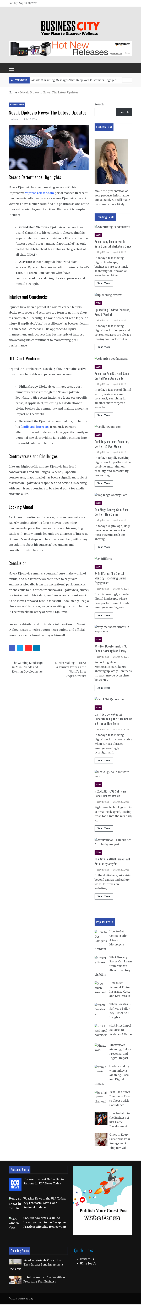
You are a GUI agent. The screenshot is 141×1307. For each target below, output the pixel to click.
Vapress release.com (39, 193)
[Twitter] (20, 648)
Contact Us (87, 1259)
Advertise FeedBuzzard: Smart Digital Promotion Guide (113, 375)
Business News (17, 105)
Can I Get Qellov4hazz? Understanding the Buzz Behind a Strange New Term (113, 719)
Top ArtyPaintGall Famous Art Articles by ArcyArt (112, 861)
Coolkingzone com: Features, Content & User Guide (112, 443)
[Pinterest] (28, 648)
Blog (98, 235)
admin (14, 119)
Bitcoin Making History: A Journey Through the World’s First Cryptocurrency (70, 669)
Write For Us (88, 1263)
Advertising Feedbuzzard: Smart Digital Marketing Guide (113, 243)
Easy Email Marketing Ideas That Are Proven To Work (66, 80)
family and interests (35, 426)
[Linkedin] (36, 648)
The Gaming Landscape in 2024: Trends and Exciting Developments (27, 667)
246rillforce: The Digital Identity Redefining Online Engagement (110, 578)
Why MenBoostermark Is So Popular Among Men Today (111, 648)
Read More (103, 283)
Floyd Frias (103, 252)
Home (13, 92)
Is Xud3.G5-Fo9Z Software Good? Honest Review (110, 793)
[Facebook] (12, 648)
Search (99, 104)
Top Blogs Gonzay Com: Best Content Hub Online (111, 512)
